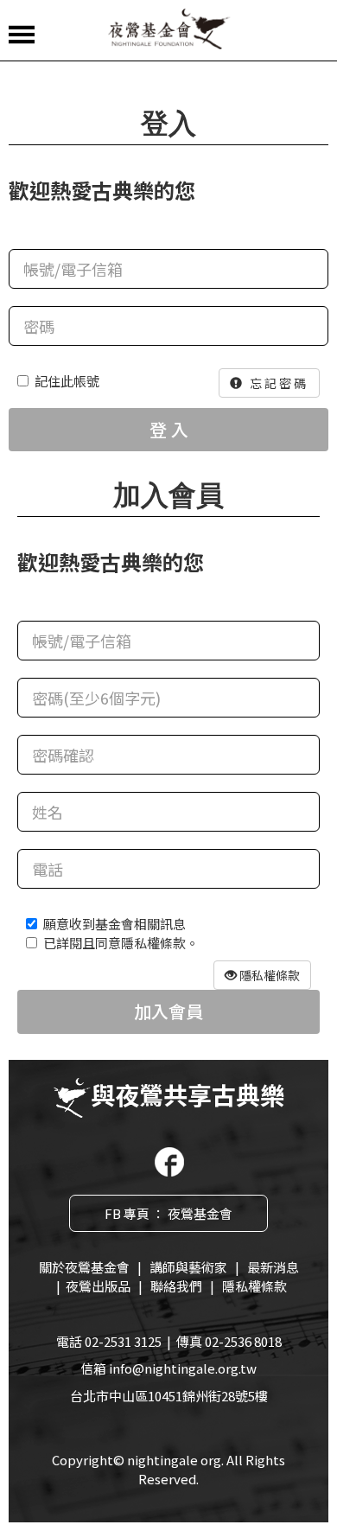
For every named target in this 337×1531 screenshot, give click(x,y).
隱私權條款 (254, 1286)
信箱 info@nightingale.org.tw (168, 1368)
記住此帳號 (67, 381)
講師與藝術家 (188, 1267)
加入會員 (168, 1011)
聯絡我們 (176, 1286)
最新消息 (273, 1267)
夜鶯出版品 (98, 1286)
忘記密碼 (276, 383)
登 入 (168, 429)
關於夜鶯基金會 (84, 1267)
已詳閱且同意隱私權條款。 (121, 943)
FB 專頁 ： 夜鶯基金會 (168, 1213)
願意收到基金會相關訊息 (114, 924)
